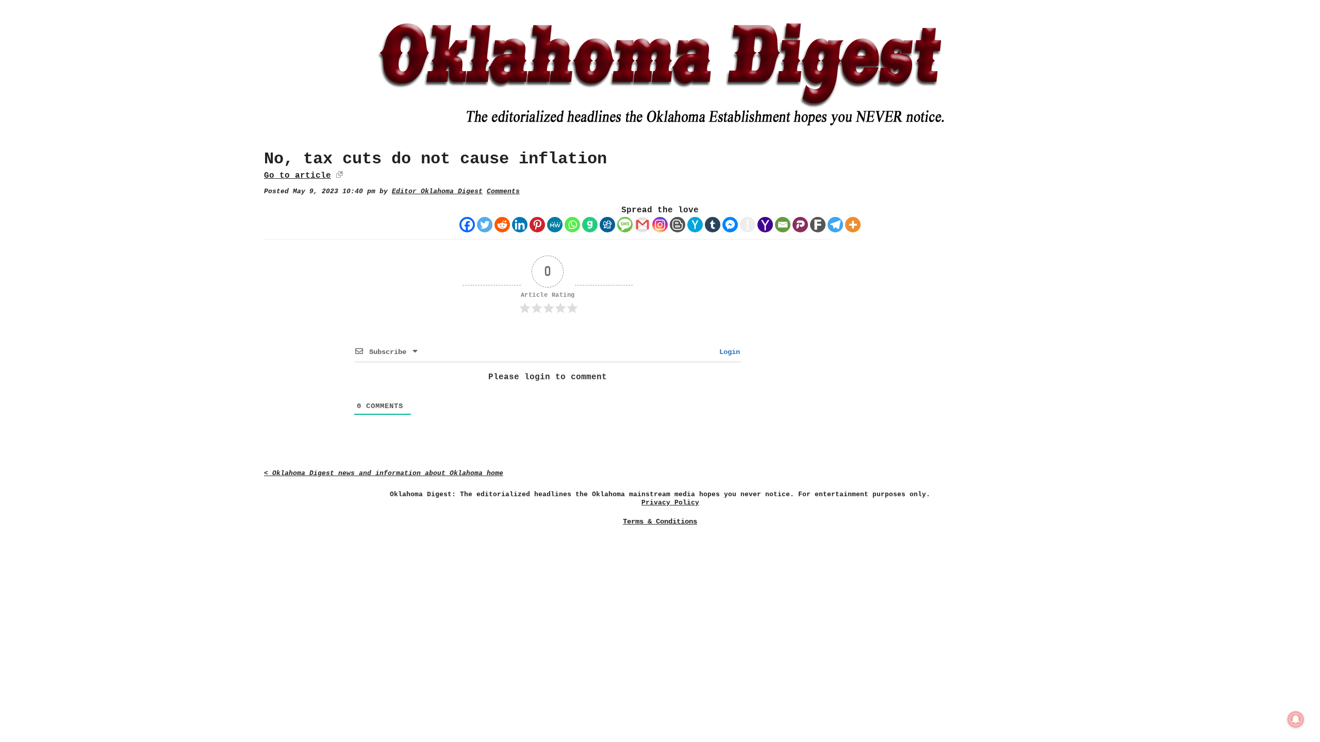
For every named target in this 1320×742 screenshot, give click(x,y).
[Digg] (607, 224)
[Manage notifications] (1296, 719)
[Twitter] (484, 224)
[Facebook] (467, 224)
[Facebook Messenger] (730, 224)
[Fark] (818, 224)
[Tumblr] (712, 224)
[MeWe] (555, 224)
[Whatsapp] (572, 224)
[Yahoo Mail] (765, 224)
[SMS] (625, 224)
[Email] (782, 224)
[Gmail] (642, 224)
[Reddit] (502, 224)
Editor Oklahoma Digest (437, 191)
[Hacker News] (695, 224)
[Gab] (590, 224)
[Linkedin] (519, 224)
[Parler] (800, 224)
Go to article (297, 175)
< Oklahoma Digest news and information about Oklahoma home (383, 473)
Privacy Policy (670, 503)
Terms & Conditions (660, 521)
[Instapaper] (747, 224)
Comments (503, 191)
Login (727, 352)
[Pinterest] (537, 224)
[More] (853, 224)
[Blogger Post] (677, 224)
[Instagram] (660, 224)
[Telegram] (835, 224)
